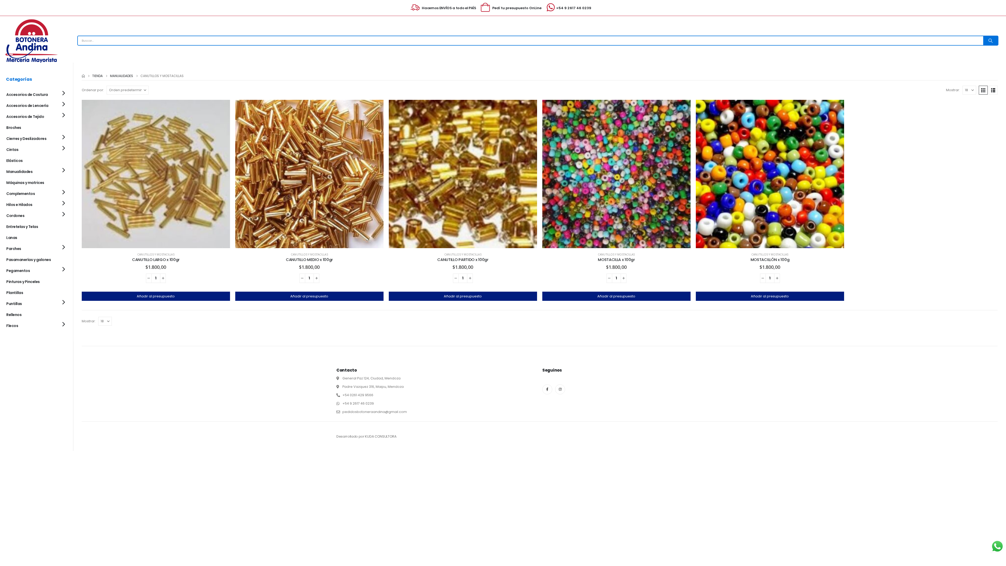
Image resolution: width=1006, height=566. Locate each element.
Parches (13, 248)
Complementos (20, 193)
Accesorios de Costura (27, 94)
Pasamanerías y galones (28, 259)
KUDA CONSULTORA (380, 436)
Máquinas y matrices (25, 182)
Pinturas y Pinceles (23, 281)
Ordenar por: (93, 90)
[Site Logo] (31, 41)
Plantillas (14, 292)
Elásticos (14, 160)
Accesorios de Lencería (27, 105)
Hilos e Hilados (19, 204)
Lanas (11, 237)
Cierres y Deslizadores (26, 138)
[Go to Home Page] (83, 76)
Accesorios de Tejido (25, 116)
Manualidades (19, 171)
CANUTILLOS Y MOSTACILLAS (155, 254)
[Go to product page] (156, 174)
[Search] (990, 40)
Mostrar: (953, 90)
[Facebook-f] (547, 389)
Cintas (12, 149)
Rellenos (13, 314)
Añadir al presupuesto (156, 296)
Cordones (15, 215)
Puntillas (14, 303)
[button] (983, 90)
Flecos (12, 325)
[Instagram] (560, 389)
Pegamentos (18, 270)
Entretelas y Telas (22, 226)
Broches (13, 127)
